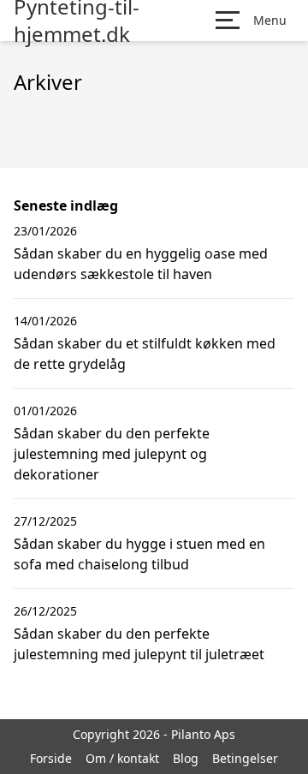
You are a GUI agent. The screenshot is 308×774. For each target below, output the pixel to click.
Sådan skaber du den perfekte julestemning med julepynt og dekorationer (112, 454)
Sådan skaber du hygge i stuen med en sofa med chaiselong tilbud (139, 554)
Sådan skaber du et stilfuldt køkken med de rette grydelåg (144, 353)
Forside (51, 758)
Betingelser (245, 758)
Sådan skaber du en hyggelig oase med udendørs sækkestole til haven (141, 263)
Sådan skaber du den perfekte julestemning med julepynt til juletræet (139, 644)
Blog (185, 758)
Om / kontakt (122, 758)
